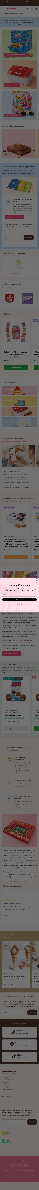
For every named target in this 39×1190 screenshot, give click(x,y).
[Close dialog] (37, 579)
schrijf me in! (19, 599)
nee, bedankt (19, 604)
